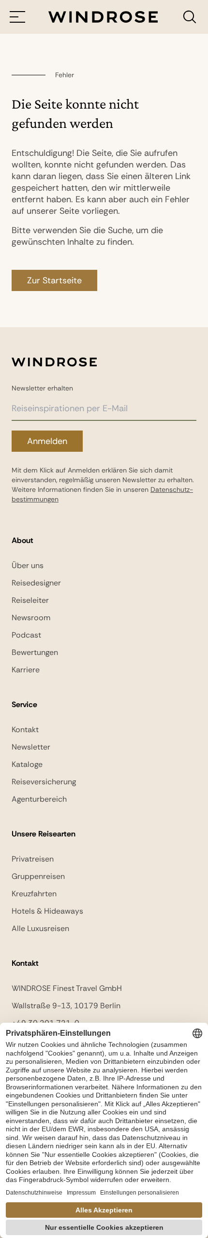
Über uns (28, 565)
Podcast (26, 635)
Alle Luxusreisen (40, 928)
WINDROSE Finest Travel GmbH (67, 988)
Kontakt (25, 729)
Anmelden (47, 441)
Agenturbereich (39, 799)
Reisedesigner (36, 583)
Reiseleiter (30, 600)
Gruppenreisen (38, 876)
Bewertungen (35, 652)
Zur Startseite (54, 280)
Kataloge (27, 764)
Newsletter (31, 747)
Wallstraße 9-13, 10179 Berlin (66, 1006)
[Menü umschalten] (17, 17)
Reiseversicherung (44, 782)
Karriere (26, 670)
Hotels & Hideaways (47, 911)
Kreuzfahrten (34, 894)
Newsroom (31, 617)
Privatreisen (33, 859)
